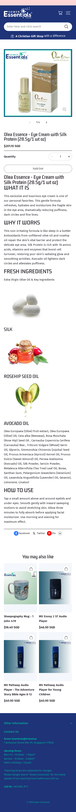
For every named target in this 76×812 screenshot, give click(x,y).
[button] (68, 13)
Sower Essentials (42, 802)
